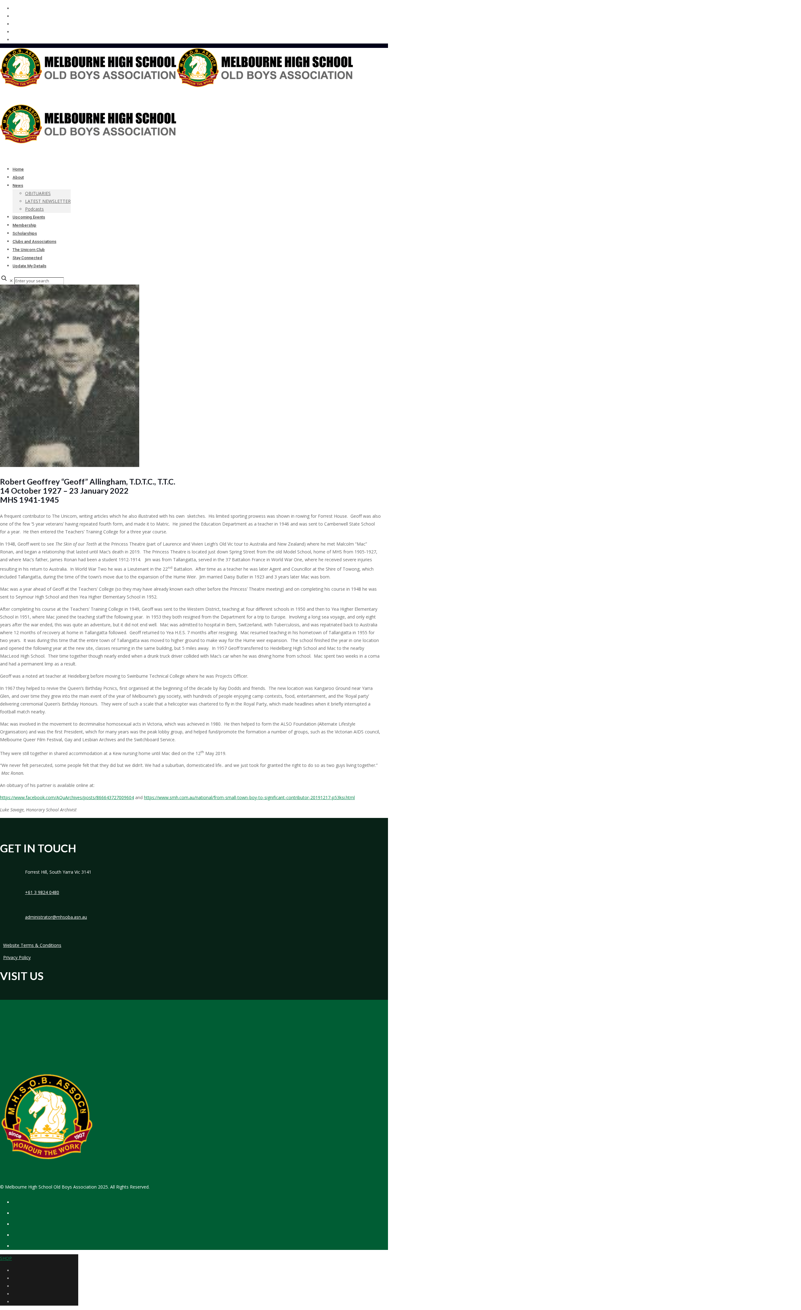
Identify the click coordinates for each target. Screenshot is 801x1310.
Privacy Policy (17, 957)
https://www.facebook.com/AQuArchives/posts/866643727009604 (67, 797)
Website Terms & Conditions (32, 945)
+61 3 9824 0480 (42, 892)
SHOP (6, 1258)
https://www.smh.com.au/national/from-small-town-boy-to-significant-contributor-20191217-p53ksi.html (249, 797)
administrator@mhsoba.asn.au (56, 917)
